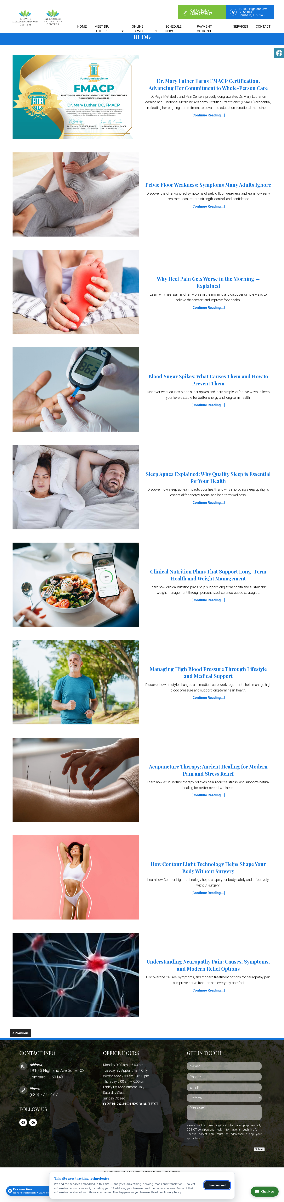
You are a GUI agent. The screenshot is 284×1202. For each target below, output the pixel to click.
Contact (263, 26)
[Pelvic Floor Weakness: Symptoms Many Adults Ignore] (76, 195)
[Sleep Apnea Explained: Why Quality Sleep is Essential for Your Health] (76, 488)
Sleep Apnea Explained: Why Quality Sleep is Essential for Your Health (208, 477)
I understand (217, 1185)
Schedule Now (173, 29)
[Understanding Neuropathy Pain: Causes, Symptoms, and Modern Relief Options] (76, 976)
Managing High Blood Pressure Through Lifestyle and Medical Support (208, 672)
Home (82, 26)
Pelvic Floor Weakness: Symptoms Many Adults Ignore (208, 184)
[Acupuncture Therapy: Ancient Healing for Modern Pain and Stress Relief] (76, 781)
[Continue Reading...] (208, 115)
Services (240, 26)
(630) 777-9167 (44, 1094)
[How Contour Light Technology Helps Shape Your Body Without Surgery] (76, 878)
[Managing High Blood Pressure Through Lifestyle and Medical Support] (76, 683)
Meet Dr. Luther (101, 29)
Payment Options (204, 29)
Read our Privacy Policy (166, 1192)
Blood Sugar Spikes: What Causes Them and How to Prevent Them (208, 380)
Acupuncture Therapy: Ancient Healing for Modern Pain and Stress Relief (208, 770)
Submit (259, 1149)
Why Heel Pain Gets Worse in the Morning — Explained (208, 282)
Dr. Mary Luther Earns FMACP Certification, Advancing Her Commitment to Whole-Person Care (208, 84)
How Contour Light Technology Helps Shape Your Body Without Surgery (208, 867)
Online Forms (137, 29)
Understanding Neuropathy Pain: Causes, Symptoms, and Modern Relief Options (208, 965)
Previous (21, 1033)
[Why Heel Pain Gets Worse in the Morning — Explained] (76, 293)
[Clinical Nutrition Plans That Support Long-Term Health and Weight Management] (76, 586)
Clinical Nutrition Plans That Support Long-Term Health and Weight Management (208, 575)
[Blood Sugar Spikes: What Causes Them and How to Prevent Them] (76, 390)
